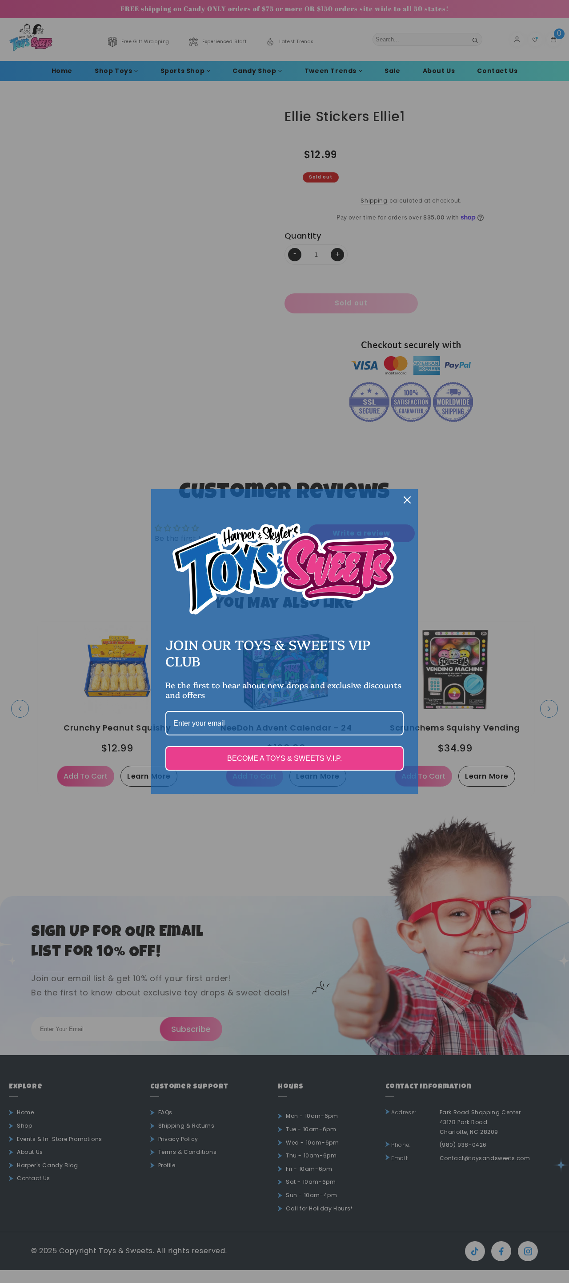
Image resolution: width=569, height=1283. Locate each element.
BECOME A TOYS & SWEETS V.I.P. (284, 758)
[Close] (407, 500)
